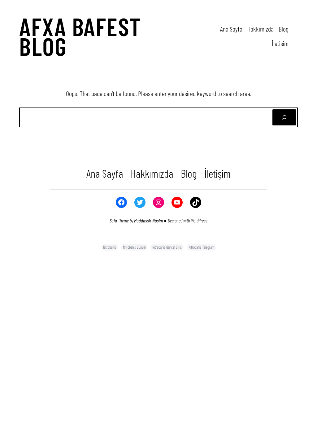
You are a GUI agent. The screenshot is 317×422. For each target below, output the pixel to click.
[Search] (284, 117)
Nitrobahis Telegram (201, 247)
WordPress (199, 220)
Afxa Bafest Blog (80, 36)
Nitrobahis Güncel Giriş (167, 247)
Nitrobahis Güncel (134, 247)
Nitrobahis (109, 247)
